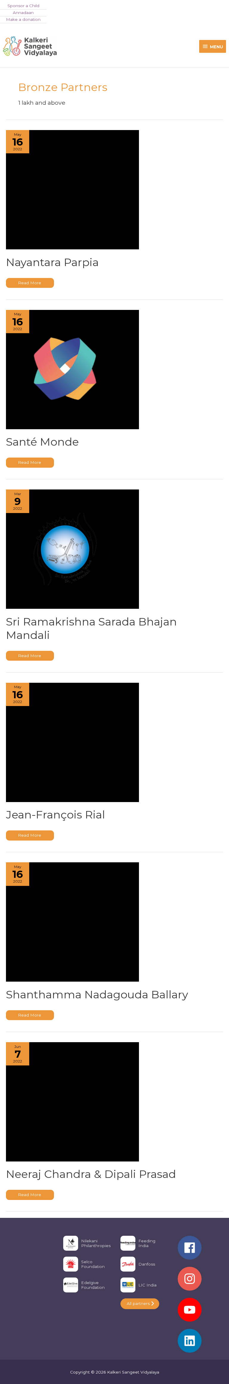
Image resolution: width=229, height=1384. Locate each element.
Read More (29, 284)
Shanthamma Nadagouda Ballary (97, 994)
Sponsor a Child (23, 5)
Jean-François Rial (55, 814)
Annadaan (23, 12)
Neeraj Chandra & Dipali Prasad (91, 1174)
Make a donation (23, 19)
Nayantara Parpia (52, 262)
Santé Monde (42, 441)
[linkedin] (200, 1341)
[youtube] (200, 1313)
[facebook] (200, 1251)
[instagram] (200, 1282)
